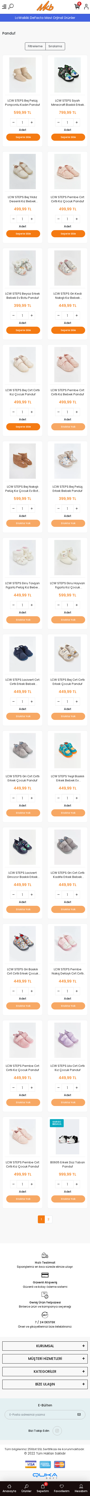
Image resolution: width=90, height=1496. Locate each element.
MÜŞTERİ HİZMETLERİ (45, 1358)
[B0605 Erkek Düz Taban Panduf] (67, 1138)
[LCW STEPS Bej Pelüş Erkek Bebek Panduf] (67, 462)
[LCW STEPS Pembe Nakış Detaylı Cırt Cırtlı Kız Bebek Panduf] (67, 945)
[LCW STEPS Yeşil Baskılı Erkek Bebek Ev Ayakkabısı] (67, 752)
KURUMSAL (45, 1345)
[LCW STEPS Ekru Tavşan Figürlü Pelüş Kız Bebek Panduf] (22, 559)
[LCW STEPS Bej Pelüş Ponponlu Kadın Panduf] (22, 76)
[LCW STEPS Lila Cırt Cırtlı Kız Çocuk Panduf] (67, 1041)
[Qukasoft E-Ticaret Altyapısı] (45, 1476)
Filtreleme (35, 46)
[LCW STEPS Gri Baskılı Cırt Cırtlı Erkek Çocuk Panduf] (22, 945)
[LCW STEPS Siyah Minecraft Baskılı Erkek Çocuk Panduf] (67, 76)
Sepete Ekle (23, 137)
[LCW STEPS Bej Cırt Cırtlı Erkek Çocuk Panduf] (67, 655)
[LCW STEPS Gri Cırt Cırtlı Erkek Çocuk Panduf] (22, 752)
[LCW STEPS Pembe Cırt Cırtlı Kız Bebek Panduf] (67, 366)
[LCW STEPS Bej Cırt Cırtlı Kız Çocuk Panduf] (22, 366)
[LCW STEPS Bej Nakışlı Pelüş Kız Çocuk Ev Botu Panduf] (22, 462)
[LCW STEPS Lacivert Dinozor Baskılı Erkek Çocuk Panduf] (22, 848)
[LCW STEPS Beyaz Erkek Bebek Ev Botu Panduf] (22, 269)
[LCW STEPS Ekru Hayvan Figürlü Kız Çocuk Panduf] (67, 559)
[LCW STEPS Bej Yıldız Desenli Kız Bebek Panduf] (22, 173)
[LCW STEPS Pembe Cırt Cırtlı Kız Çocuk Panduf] (67, 173)
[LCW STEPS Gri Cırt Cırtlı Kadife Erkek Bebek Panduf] (67, 848)
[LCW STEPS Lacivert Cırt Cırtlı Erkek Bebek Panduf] (22, 655)
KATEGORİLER (45, 1371)
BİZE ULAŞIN (45, 1384)
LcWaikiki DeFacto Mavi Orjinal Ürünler (45, 17)
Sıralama (55, 46)
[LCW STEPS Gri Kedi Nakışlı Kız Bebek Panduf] (67, 269)
